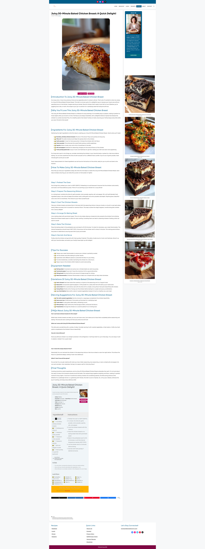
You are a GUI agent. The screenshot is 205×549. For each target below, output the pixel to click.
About (144, 6)
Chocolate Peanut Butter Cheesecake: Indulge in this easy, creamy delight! (140, 239)
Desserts (133, 6)
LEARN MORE (133, 55)
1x (56, 418)
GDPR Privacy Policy (92, 536)
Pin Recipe (83, 401)
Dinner (139, 6)
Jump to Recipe (83, 93)
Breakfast (121, 6)
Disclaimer (89, 542)
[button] (154, 6)
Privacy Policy (90, 534)
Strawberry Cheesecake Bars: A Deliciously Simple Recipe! (140, 280)
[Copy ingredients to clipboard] (62, 414)
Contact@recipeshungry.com (129, 528)
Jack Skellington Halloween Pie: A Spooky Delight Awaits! (62, 517)
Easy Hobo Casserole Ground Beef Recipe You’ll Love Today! (62, 518)
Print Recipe (91, 93)
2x (58, 418)
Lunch (127, 6)
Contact (149, 6)
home (115, 6)
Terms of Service (91, 539)
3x (60, 418)
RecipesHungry (67, 490)
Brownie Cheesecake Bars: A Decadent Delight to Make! (140, 197)
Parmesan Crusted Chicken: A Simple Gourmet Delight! (139, 156)
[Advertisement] (86, 125)
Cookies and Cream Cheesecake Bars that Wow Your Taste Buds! (140, 114)
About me (89, 528)
